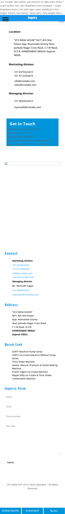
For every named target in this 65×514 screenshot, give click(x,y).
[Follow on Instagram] (35, 497)
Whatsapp (33, 510)
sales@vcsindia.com (23, 277)
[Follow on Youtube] (29, 497)
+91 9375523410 (20, 265)
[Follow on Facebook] (23, 497)
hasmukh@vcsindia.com (25, 294)
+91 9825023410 (20, 290)
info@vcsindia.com (22, 273)
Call (55, 510)
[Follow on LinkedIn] (41, 497)
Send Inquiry (11, 510)
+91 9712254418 (20, 268)
